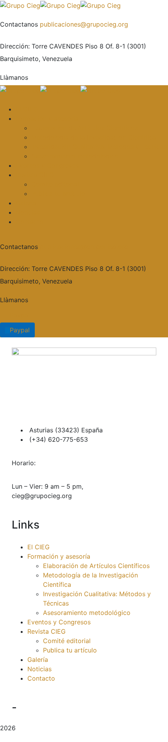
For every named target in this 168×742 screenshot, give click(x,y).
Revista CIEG (46, 631)
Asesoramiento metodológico (86, 613)
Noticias (39, 669)
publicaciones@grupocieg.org (84, 24)
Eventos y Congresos (59, 622)
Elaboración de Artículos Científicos (96, 566)
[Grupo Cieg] (20, 5)
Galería (37, 659)
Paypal (20, 315)
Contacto (41, 678)
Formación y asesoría (58, 556)
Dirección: (15, 46)
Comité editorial (67, 641)
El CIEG (38, 547)
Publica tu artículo (70, 650)
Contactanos (19, 24)
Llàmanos (14, 77)
